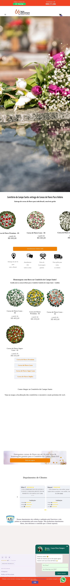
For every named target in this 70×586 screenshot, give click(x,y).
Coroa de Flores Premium (25, 359)
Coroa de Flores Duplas (25, 376)
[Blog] (9, 557)
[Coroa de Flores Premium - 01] (35, 299)
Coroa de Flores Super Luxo (25, 371)
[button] (14, 366)
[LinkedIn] (2, 557)
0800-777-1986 (51, 4)
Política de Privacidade (7, 574)
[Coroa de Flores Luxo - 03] (55, 299)
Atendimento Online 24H (35, 249)
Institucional (5, 568)
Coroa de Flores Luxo (25, 365)
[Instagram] (6, 557)
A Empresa (4, 571)
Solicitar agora (30, 460)
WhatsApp (20, 4)
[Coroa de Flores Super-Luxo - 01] (15, 335)
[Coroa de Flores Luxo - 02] (36, 221)
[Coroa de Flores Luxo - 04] (15, 299)
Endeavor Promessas (8, 563)
